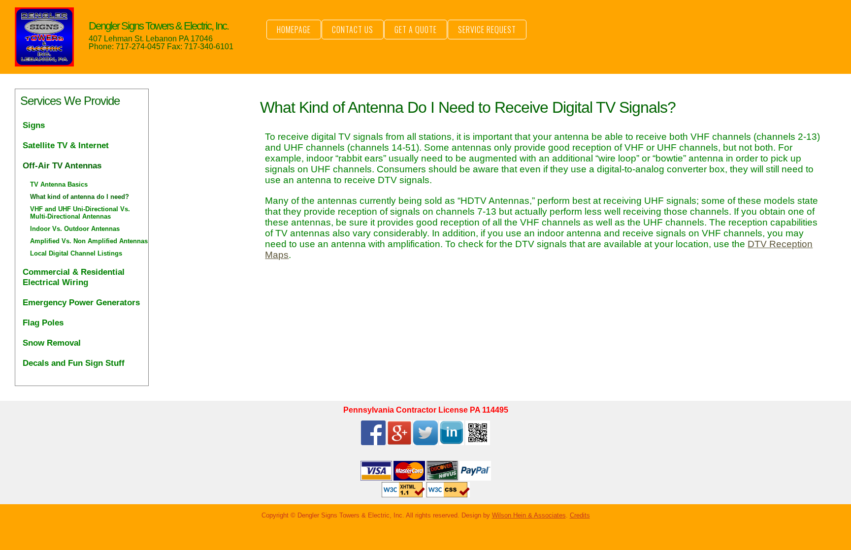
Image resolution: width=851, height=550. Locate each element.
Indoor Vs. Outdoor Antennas (75, 228)
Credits (580, 515)
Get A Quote (415, 29)
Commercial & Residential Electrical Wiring (74, 277)
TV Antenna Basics (59, 184)
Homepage (294, 29)
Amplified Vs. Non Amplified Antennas (89, 241)
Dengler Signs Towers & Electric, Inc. (159, 26)
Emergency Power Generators (81, 302)
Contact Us (352, 29)
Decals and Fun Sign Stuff (74, 363)
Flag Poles (43, 322)
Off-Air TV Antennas (62, 165)
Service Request (487, 29)
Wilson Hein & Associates (529, 515)
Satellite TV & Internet (66, 145)
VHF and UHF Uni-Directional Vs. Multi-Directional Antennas (80, 212)
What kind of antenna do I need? (79, 196)
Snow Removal (52, 343)
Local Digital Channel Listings (76, 253)
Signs (34, 125)
